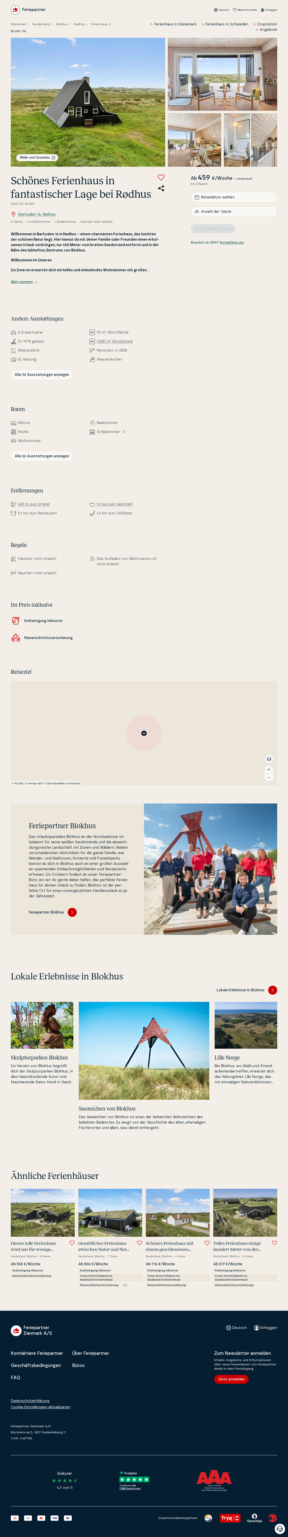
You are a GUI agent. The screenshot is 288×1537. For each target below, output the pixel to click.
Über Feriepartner (90, 1353)
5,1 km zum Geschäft (115, 504)
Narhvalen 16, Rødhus (37, 214)
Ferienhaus (99, 24)
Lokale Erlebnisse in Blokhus (241, 990)
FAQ (15, 1377)
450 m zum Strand (34, 504)
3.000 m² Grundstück (115, 341)
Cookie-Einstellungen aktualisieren (40, 1407)
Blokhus (62, 24)
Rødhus (79, 24)
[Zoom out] (268, 778)
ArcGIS (19, 783)
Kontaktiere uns (232, 242)
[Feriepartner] (28, 9)
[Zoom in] (268, 769)
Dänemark (18, 24)
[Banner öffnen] (279, 1529)
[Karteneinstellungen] (269, 758)
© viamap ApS (34, 783)
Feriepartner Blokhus (46, 912)
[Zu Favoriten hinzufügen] (161, 177)
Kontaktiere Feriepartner (37, 1353)
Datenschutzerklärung (30, 1401)
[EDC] (208, 1518)
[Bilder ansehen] (88, 102)
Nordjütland (41, 24)
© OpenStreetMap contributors (62, 783)
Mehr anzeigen (22, 282)
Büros (78, 1365)
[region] (144, 733)
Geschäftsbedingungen (36, 1365)
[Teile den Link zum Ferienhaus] (161, 188)
